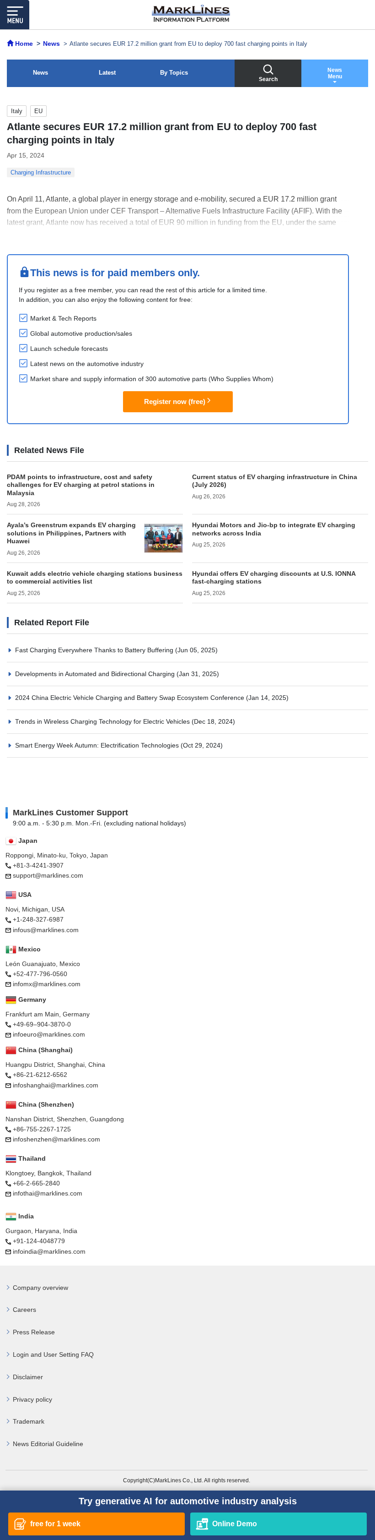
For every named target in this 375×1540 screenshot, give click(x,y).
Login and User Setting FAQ (53, 1354)
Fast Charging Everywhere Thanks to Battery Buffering (95, 650)
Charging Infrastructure (41, 172)
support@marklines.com (48, 875)
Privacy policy (32, 1399)
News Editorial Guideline (48, 1443)
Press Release (34, 1332)
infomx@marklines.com (46, 984)
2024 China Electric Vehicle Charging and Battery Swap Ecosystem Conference (130, 697)
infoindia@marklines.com (49, 1251)
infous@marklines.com (46, 930)
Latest (107, 72)
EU (38, 111)
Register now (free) (174, 401)
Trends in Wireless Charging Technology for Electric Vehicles (103, 721)
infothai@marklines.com (47, 1193)
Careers (24, 1309)
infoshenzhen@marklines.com (56, 1139)
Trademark (28, 1421)
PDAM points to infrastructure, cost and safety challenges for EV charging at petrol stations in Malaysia (81, 485)
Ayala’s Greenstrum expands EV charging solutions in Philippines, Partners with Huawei (71, 533)
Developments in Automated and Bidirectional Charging (96, 673)
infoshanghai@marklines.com (55, 1085)
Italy (16, 111)
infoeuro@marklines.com (49, 1034)
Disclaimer (28, 1377)
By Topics (174, 72)
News (40, 72)
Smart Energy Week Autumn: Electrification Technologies (98, 745)
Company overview (40, 1287)
